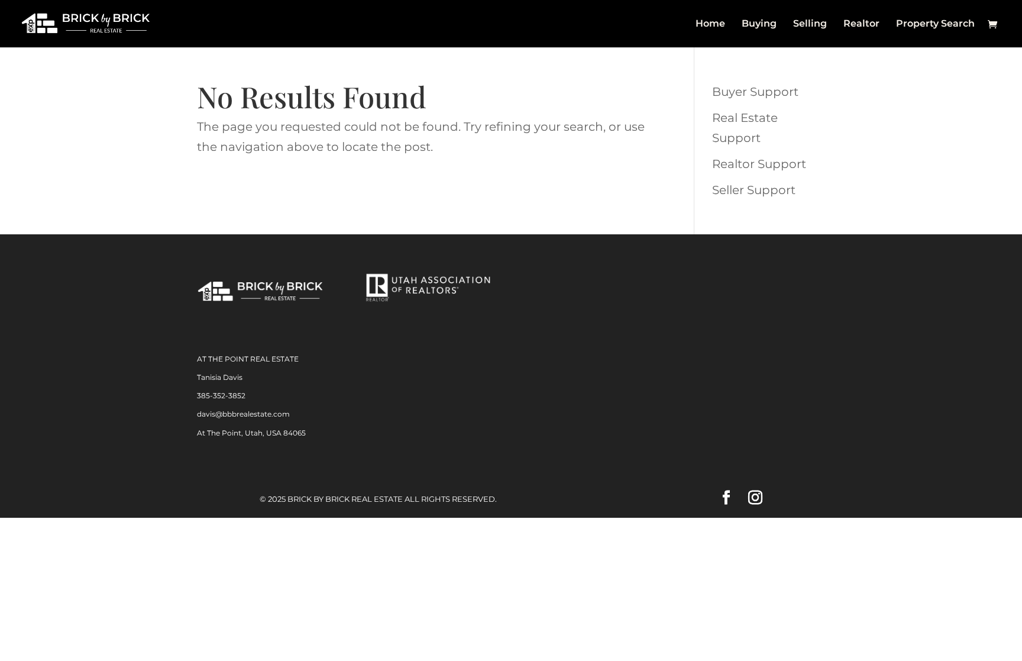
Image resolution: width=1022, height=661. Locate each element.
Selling (810, 24)
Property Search (935, 24)
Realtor (861, 24)
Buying (759, 24)
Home (710, 24)
